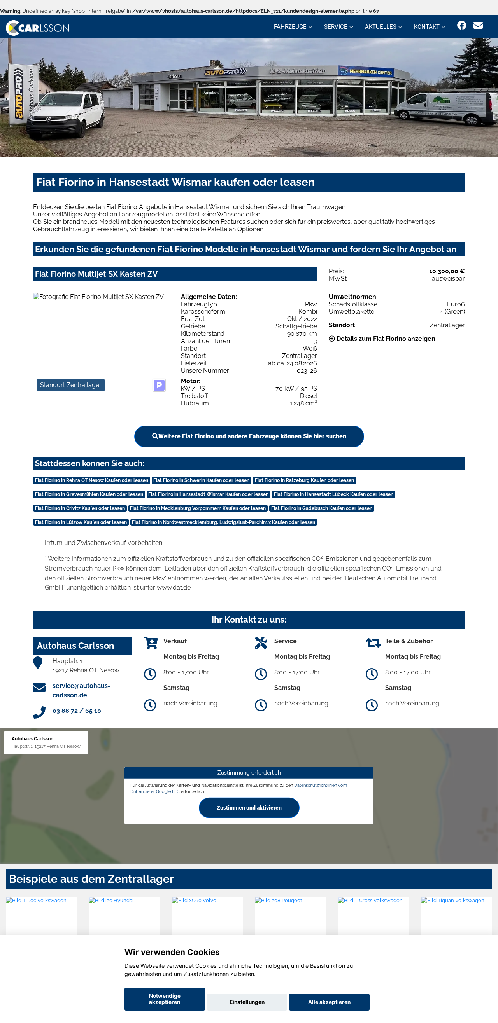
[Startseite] (37, 27)
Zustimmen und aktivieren (249, 808)
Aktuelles (380, 26)
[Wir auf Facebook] (461, 25)
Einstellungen (247, 1002)
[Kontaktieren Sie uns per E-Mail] (478, 25)
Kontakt (427, 26)
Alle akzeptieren (329, 1002)
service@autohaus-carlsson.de (81, 690)
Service (335, 26)
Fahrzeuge (290, 26)
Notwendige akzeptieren (165, 999)
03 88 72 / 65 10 (77, 710)
